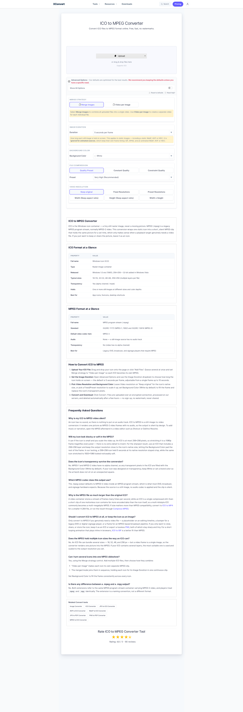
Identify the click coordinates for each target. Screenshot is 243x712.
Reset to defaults (157, 93)
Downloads (127, 4)
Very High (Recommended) (106, 177)
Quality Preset (86, 170)
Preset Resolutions (156, 192)
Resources (111, 4)
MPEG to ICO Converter (78, 620)
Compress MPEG (120, 509)
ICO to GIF (116, 530)
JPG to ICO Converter (107, 606)
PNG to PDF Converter (97, 615)
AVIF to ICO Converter (78, 611)
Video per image (122, 104)
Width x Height (156, 198)
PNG (127, 527)
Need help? (171, 93)
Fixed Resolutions (121, 192)
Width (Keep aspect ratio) (86, 198)
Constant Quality (121, 170)
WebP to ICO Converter (97, 611)
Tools (96, 4)
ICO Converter (91, 606)
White (99, 156)
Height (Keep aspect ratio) (121, 198)
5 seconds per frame (103, 132)
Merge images (87, 104)
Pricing (178, 4)
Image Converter (76, 606)
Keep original (87, 192)
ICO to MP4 (167, 505)
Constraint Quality (156, 170)
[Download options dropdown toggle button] (145, 56)
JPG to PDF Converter (78, 615)
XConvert (59, 4)
